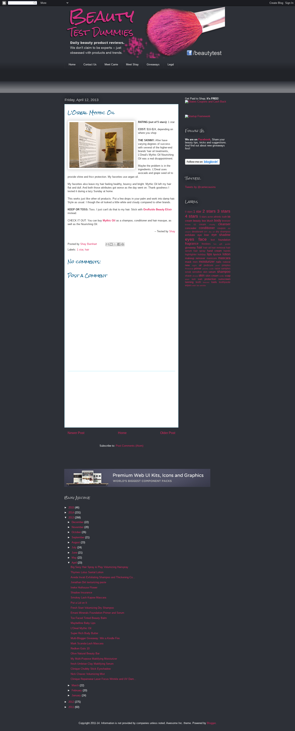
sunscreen (224, 279)
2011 (71, 707)
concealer (190, 228)
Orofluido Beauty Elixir (157, 209)
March (76, 685)
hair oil (207, 247)
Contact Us (90, 64)
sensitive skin (200, 272)
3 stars (223, 211)
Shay (172, 231)
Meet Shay (132, 64)
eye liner (203, 234)
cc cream (200, 224)
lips (209, 254)
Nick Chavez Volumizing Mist (88, 673)
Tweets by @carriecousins (200, 187)
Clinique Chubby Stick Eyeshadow (91, 668)
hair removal (218, 247)
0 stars (188, 211)
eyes (189, 239)
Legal (171, 64)
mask (188, 261)
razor (217, 268)
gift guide (224, 244)
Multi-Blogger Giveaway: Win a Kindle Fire (95, 638)
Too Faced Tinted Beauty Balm (89, 617)
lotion (226, 254)
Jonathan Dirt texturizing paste (88, 582)
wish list (195, 285)
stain (187, 279)
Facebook (204, 139)
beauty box (199, 220)
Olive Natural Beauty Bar (85, 653)
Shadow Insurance (81, 592)
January (77, 695)
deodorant (197, 231)
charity (212, 224)
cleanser (224, 224)
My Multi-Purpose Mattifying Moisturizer (94, 658)
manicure (212, 258)
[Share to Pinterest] (123, 244)
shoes (195, 276)
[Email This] (107, 244)
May (74, 557)
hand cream (214, 250)
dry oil (212, 232)
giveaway (190, 247)
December (78, 522)
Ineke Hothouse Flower (84, 587)
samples (225, 268)
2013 (71, 517)
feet (213, 239)
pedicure (208, 265)
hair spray (199, 250)
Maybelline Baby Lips (83, 623)
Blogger (211, 723)
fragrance (191, 243)
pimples (226, 265)
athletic (217, 216)
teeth (198, 282)
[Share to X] (115, 244)
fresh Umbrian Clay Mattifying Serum (92, 663)
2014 (71, 512)
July (74, 547)
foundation (224, 239)
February (77, 690)
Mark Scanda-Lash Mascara (87, 643)
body (217, 220)
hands (227, 250)
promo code (208, 269)
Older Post (167, 433)
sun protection (207, 279)
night (194, 265)
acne (210, 216)
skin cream (212, 275)
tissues (206, 282)
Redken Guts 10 (80, 648)
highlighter (191, 254)
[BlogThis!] (111, 244)
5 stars (203, 216)
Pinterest (189, 269)
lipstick (217, 254)
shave (188, 275)
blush (210, 220)
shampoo (223, 271)
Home (72, 64)
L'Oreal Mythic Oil (81, 628)
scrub (188, 272)
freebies (206, 243)
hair (87, 249)
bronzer (226, 220)
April (75, 562)
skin (201, 275)
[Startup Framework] (197, 116)
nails (218, 261)
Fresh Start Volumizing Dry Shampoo (92, 607)
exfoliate (190, 234)
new (187, 265)
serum (212, 271)
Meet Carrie (111, 64)
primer (197, 268)
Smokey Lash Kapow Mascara (88, 597)
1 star (80, 249)
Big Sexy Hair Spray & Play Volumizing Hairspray (99, 567)
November (78, 527)
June (75, 552)
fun (215, 244)
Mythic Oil (109, 220)
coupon (221, 228)
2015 (71, 507)
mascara (224, 258)
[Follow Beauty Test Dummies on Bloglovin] (202, 163)
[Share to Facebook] (119, 244)
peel (218, 265)
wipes (188, 285)
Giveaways (153, 64)
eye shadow (221, 234)
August (76, 542)
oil (200, 265)
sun (194, 279)
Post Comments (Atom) (129, 445)
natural (226, 262)
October (77, 532)
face (202, 239)
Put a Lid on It (79, 602)
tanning (189, 282)
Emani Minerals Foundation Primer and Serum (97, 612)
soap (227, 275)
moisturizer (207, 261)
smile (221, 276)
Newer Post (76, 433)
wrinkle (203, 285)
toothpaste (224, 282)
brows (187, 224)
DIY (206, 232)
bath (224, 216)
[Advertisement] (137, 83)
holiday (202, 254)
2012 (71, 701)
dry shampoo (223, 231)
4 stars (191, 216)
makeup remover (195, 258)
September (78, 537)
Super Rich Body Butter (84, 633)
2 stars (209, 211)
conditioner (207, 228)
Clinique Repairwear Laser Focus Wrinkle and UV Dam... (103, 678)
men (195, 262)
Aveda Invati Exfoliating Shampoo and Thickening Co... (103, 577)
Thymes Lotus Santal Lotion (87, 572)
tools (214, 282)
